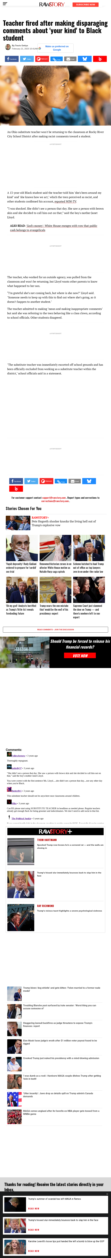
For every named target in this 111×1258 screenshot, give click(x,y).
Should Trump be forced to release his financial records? (80, 644)
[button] (56, 59)
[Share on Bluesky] (85, 59)
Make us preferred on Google (57, 48)
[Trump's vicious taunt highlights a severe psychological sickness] (20, 917)
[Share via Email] (70, 59)
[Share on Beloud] (100, 59)
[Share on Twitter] (27, 59)
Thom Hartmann (47, 840)
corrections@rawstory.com (55, 501)
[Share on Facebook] (12, 59)
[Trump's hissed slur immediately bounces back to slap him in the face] (20, 884)
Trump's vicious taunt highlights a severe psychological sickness (69, 911)
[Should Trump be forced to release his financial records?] (24, 652)
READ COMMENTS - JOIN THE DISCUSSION (55, 629)
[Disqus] (55, 708)
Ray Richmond (45, 906)
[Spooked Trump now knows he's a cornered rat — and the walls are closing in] (20, 851)
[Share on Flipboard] (42, 59)
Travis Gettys (21, 45)
